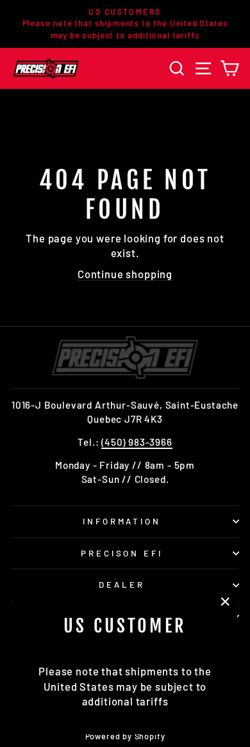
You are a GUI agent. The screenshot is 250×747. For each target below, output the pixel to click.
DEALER (122, 584)
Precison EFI (122, 553)
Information (122, 521)
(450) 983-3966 (136, 442)
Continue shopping (125, 273)
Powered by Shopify (125, 736)
